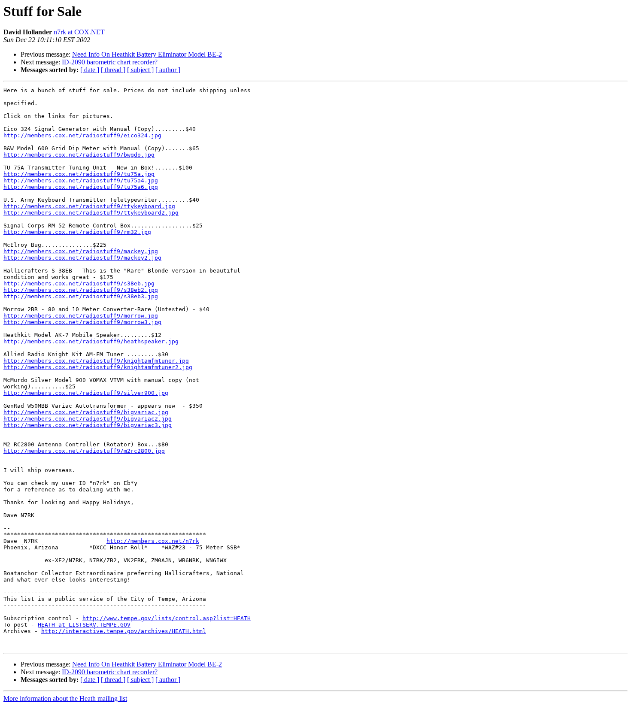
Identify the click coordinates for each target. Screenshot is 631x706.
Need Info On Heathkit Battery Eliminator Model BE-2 (147, 54)
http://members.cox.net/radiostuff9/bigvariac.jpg (85, 412)
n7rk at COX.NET (79, 32)
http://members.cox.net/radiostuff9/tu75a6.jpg (80, 187)
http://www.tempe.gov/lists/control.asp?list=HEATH (166, 618)
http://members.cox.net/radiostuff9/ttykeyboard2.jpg (91, 212)
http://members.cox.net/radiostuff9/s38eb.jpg (79, 283)
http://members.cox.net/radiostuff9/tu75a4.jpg (80, 180)
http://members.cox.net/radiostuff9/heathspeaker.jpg (91, 341)
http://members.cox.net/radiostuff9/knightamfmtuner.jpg (96, 361)
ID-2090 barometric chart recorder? (110, 62)
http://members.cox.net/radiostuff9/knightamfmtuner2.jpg (97, 367)
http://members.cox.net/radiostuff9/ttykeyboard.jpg (89, 206)
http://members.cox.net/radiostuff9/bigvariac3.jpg (87, 425)
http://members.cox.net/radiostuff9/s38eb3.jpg (80, 296)
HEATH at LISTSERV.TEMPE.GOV (84, 624)
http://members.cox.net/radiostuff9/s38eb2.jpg (80, 290)
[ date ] (89, 69)
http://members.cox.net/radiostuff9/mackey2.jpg (82, 258)
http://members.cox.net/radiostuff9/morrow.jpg (80, 315)
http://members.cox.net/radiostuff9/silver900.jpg (85, 393)
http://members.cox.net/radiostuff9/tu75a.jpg (79, 174)
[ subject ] (140, 69)
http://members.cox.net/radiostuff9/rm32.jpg (77, 232)
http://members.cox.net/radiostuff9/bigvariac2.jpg (87, 418)
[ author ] (167, 69)
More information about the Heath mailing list (65, 698)
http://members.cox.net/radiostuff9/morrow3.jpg (82, 322)
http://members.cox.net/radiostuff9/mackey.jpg (80, 251)
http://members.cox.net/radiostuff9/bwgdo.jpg (79, 155)
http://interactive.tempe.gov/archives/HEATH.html (123, 631)
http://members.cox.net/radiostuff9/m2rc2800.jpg (84, 451)
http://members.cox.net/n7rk (152, 541)
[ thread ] (113, 69)
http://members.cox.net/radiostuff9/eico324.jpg (82, 135)
